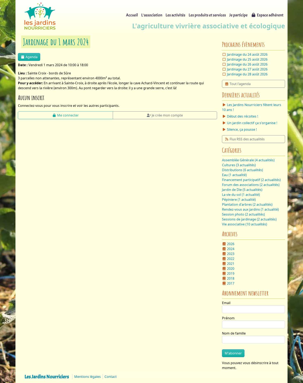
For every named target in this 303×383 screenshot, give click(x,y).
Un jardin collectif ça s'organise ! (252, 123)
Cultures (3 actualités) (239, 165)
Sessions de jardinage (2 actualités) (249, 219)
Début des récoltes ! (242, 116)
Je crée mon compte (167, 115)
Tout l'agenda (240, 84)
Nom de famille (234, 333)
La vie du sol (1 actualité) (241, 194)
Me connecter (68, 115)
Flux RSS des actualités (247, 139)
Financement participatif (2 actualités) (251, 180)
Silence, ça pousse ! (242, 129)
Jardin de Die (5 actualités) (242, 189)
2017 (230, 283)
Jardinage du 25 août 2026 (247, 59)
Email (226, 303)
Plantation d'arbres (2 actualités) (247, 204)
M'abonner (233, 353)
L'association (151, 15)
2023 (230, 253)
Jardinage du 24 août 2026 (247, 54)
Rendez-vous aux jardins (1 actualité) (250, 209)
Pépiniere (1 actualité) (239, 199)
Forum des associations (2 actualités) (251, 184)
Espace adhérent (270, 15)
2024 (230, 249)
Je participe (238, 15)
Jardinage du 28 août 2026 (247, 74)
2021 (230, 263)
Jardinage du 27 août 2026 (247, 69)
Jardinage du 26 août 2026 (247, 64)
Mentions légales (87, 376)
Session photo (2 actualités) (243, 214)
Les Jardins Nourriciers (47, 377)
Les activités (175, 15)
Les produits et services (207, 15)
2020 (230, 268)
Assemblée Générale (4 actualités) (248, 160)
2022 (230, 258)
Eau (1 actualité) (234, 175)
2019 (230, 273)
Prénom (228, 318)
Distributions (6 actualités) (242, 170)
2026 (230, 244)
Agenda (32, 57)
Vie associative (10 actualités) (244, 224)
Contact (111, 376)
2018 (230, 278)
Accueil (132, 15)
